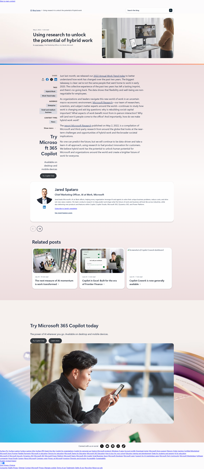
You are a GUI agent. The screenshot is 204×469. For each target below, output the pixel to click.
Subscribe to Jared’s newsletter (66, 208)
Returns (170, 451)
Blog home (36, 10)
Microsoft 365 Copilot (84, 456)
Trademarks (70, 468)
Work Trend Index (48, 96)
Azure (106, 456)
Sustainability (101, 458)
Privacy (42, 468)
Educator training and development (138, 453)
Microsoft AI (4, 456)
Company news (42, 458)
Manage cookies (50, 468)
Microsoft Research (103, 102)
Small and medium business (48, 111)
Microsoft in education (39, 453)
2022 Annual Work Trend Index (109, 75)
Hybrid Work (50, 91)
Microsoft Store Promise (9, 453)
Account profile (130, 451)
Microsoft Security (16, 456)
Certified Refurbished (191, 451)
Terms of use (61, 468)
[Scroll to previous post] (33, 229)
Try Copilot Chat (48, 176)
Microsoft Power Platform (54, 456)
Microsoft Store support (158, 451)
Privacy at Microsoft (55, 458)
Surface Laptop (14, 451)
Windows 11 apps (118, 451)
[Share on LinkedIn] (55, 79)
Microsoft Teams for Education (75, 453)
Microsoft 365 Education (96, 453)
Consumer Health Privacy (9, 468)
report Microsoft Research (77, 125)
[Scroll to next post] (39, 229)
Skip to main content (7, 1)
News (53, 122)
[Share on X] (51, 79)
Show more (48, 128)
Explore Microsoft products (101, 451)
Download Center (142, 451)
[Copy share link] (43, 79)
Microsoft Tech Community (169, 456)
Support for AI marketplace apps (147, 456)
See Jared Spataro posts (63, 213)
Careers (21, 458)
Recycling (88, 468)
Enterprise (51, 105)
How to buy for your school (115, 453)
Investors (66, 458)
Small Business (98, 456)
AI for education (180, 453)
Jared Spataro (39, 45)
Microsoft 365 (39, 456)
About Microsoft (30, 458)
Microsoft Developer (115, 456)
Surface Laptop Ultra (27, 451)
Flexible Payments (24, 453)
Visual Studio (13, 458)
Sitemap (22, 468)
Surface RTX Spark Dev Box (45, 451)
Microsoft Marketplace (188, 456)
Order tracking (178, 451)
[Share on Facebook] (47, 79)
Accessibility (91, 458)
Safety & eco (79, 468)
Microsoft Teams (70, 456)
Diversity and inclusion (78, 458)
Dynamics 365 (28, 456)
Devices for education (56, 453)
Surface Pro (4, 451)
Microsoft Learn (129, 456)
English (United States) (8, 461)
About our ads (97, 468)
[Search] (170, 10)
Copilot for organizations (65, 451)
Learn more (56, 341)
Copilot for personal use (82, 451)
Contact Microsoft (31, 468)
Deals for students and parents (163, 453)
